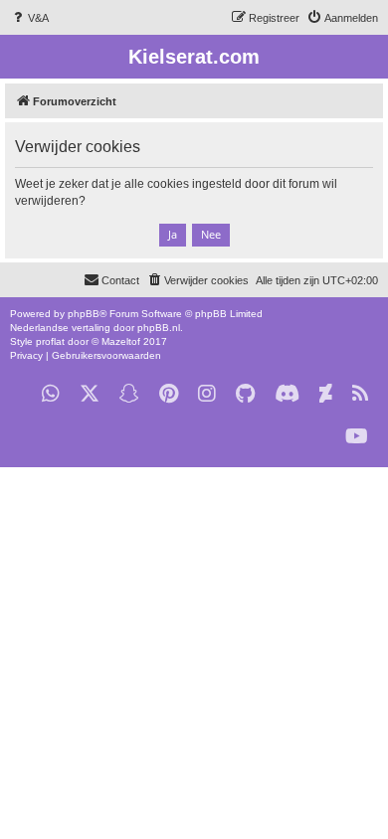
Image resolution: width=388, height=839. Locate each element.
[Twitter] (89, 394)
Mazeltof (120, 341)
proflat (50, 341)
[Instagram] (207, 394)
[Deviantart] (325, 394)
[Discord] (287, 394)
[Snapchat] (129, 394)
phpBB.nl (158, 327)
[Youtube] (356, 436)
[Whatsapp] (51, 394)
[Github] (245, 394)
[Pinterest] (168, 394)
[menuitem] (29, 18)
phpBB (83, 313)
